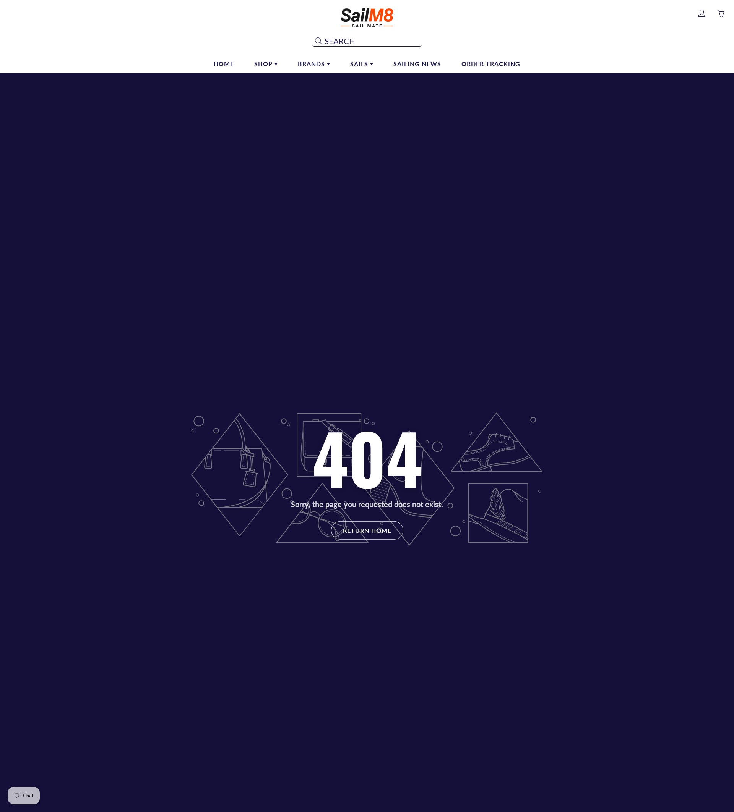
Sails (360, 63)
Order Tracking (490, 63)
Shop (264, 63)
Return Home (367, 530)
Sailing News (417, 63)
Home (224, 63)
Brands (312, 63)
